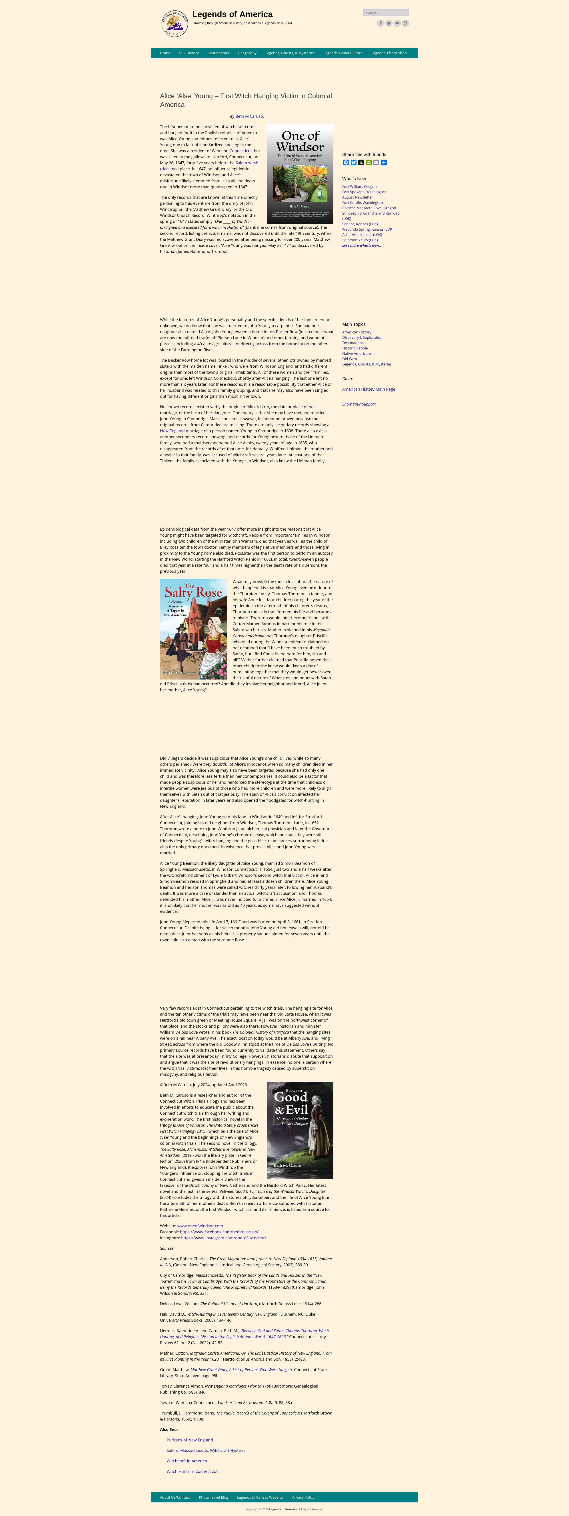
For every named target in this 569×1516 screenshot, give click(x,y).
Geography (247, 53)
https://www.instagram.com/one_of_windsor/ (223, 1237)
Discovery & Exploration (362, 337)
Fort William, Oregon (359, 186)
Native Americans (357, 353)
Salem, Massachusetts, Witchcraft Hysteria (206, 1450)
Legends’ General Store (343, 53)
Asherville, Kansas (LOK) (362, 234)
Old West (349, 358)
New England (172, 430)
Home (165, 53)
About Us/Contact (175, 1497)
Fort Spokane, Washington (364, 191)
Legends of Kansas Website (260, 1497)
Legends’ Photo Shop (389, 53)
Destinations (218, 53)
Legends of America (232, 14)
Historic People (355, 348)
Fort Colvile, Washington (362, 202)
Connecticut (241, 150)
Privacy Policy (303, 1497)
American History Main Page (368, 389)
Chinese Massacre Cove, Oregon (369, 207)
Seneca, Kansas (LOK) (360, 223)
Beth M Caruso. (249, 116)
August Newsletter (357, 197)
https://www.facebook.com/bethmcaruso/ (219, 1231)
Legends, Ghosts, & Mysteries (290, 53)
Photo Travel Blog (213, 1497)
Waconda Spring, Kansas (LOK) (367, 229)
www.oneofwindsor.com (200, 1225)
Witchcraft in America (187, 1460)
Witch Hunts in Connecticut (192, 1471)
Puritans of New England (190, 1440)
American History (356, 332)
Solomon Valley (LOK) (360, 239)
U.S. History (189, 53)
